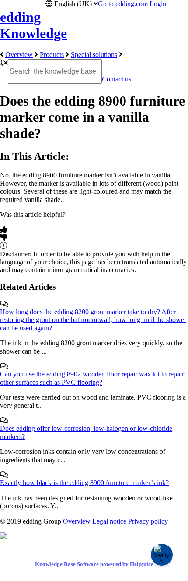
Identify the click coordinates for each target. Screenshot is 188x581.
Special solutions (94, 54)
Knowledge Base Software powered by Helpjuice (94, 564)
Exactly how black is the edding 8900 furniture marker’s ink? (84, 482)
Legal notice (109, 521)
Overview (19, 54)
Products (52, 54)
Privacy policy (148, 521)
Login (158, 3)
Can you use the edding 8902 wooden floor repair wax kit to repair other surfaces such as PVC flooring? (92, 378)
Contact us (116, 79)
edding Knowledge (33, 25)
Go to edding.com (123, 3)
